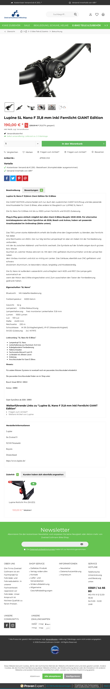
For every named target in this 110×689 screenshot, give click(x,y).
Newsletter (65, 568)
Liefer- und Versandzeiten (37, 579)
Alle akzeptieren (53, 676)
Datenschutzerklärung (70, 571)
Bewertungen (33, 190)
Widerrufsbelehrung (40, 584)
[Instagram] (12, 625)
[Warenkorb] (103, 14)
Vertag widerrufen (38, 571)
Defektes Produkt (38, 568)
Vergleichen (12, 152)
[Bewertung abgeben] (55, 121)
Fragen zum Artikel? (49, 152)
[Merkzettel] (97, 14)
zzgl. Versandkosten (21, 129)
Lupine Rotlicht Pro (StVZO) (22, 502)
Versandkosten (52, 639)
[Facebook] (7, 178)
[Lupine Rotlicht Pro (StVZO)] (22, 490)
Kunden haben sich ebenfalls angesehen (43, 474)
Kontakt (34, 574)
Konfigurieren (73, 676)
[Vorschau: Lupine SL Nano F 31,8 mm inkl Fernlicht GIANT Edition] (9, 107)
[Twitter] (13, 178)
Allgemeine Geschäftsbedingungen (41, 589)
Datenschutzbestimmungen (42, 549)
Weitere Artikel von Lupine (21, 414)
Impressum (65, 574)
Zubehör (12, 474)
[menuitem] (103, 14)
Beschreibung (13, 190)
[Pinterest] (19, 178)
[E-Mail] (25, 178)
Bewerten (99, 152)
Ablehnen (35, 676)
